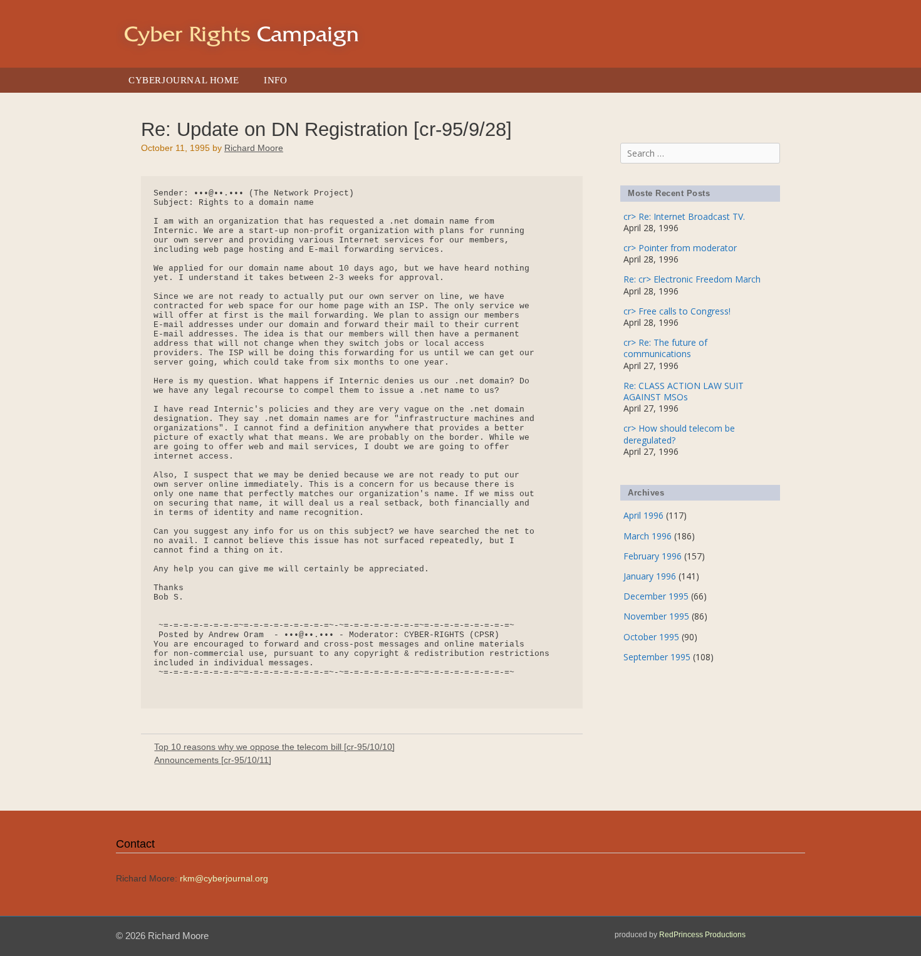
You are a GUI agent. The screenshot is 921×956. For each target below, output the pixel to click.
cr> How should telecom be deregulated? (679, 433)
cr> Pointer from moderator (680, 248)
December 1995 (656, 596)
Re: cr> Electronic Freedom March (692, 279)
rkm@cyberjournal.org (224, 878)
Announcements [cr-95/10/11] (212, 760)
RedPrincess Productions (702, 934)
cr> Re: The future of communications (665, 348)
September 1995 (656, 657)
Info (275, 80)
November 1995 (656, 616)
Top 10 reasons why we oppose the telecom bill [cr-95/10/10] (274, 747)
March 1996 (647, 536)
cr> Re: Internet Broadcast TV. (684, 216)
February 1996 (652, 556)
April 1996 (643, 515)
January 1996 (649, 576)
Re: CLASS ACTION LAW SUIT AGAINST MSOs (683, 391)
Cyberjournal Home (183, 80)
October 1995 (651, 637)
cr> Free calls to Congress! (677, 311)
